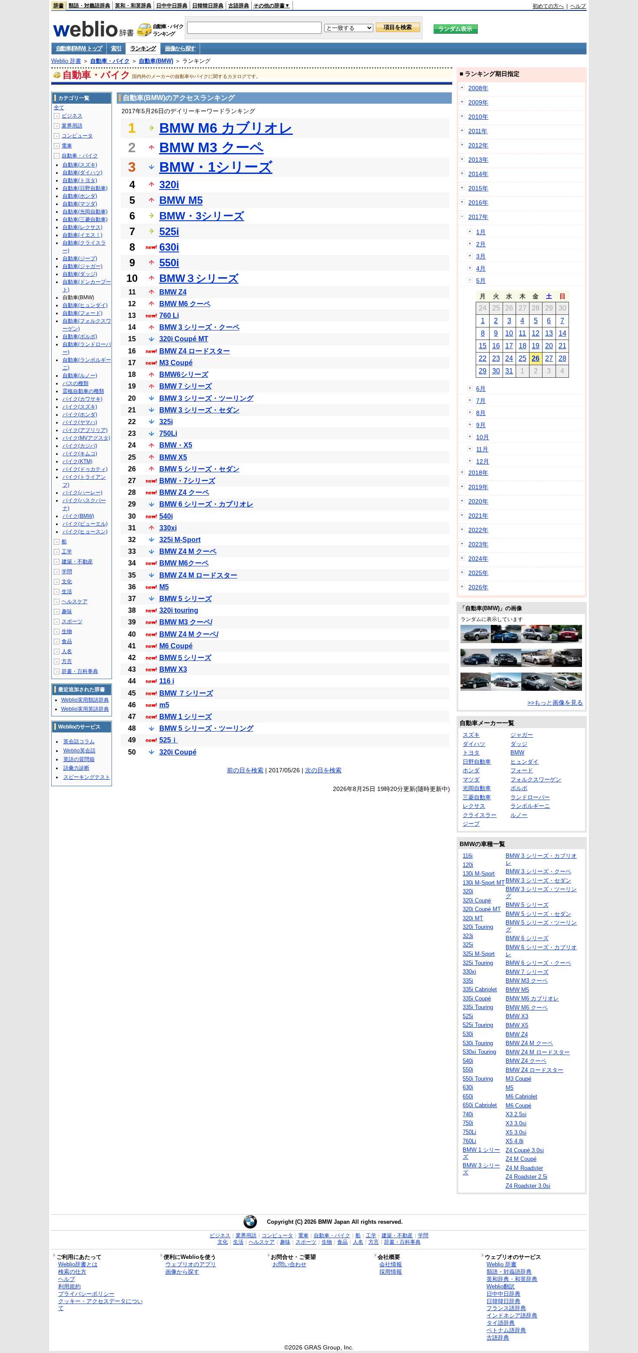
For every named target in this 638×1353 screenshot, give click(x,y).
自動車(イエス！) (82, 235)
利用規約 (69, 1286)
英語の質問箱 (79, 759)
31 (509, 371)
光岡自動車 (477, 788)
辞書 (58, 5)
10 (509, 333)
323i (468, 936)
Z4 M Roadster (524, 1168)
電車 (67, 146)
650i (468, 1096)
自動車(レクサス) (82, 227)
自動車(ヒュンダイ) (85, 305)
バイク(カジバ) (79, 446)
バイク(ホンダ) (79, 415)
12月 (482, 461)
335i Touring (478, 1007)
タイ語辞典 (501, 1323)
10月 (482, 437)
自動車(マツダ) (79, 204)
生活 (67, 591)
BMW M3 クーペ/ (185, 622)
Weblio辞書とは (78, 1264)
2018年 (478, 472)
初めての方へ (548, 6)
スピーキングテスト (86, 777)
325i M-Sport (180, 539)
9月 (481, 425)
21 (562, 346)
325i (166, 421)
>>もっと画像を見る (555, 702)
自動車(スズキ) (79, 165)
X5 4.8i (514, 1141)
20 (549, 346)
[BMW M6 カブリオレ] (506, 664)
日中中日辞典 (171, 5)
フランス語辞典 (506, 1308)
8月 (481, 412)
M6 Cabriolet (521, 1096)
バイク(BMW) (78, 516)
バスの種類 (75, 383)
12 (535, 333)
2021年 (478, 515)
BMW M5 (181, 200)
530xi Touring (479, 1052)
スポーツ (72, 621)
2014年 (478, 173)
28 (562, 358)
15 (483, 346)
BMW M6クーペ (184, 563)
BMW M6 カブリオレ (226, 128)
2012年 (478, 145)
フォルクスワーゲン (535, 779)
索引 (116, 48)
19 (535, 346)
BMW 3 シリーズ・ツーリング (206, 398)
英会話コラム (79, 742)
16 (496, 346)
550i (169, 262)
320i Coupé (178, 752)
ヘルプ (578, 6)
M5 (164, 587)
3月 (481, 256)
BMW (517, 752)
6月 (481, 388)
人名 (67, 651)
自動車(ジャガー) (82, 266)
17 (509, 346)
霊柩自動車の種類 (83, 391)
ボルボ (518, 788)
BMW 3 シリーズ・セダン (199, 410)
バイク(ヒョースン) (85, 532)
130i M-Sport (479, 873)
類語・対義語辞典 (89, 5)
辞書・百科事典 (80, 671)
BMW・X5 (175, 445)
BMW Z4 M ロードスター (198, 575)
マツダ (471, 779)
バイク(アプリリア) (85, 430)
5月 (481, 280)
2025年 (478, 572)
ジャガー (521, 735)
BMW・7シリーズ (187, 480)
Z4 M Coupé (521, 1159)
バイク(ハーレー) (82, 493)
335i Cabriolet (480, 989)
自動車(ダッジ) (79, 274)
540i (166, 516)
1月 (481, 232)
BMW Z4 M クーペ (188, 551)
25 (522, 358)
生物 (67, 631)
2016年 (478, 202)
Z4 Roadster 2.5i (526, 1176)
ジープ (471, 823)
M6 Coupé (176, 646)
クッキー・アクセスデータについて (100, 1305)
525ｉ (168, 740)
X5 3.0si (516, 1132)
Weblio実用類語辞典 (85, 700)
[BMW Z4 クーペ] (536, 688)
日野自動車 (477, 761)
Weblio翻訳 (501, 1286)
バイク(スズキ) (79, 407)
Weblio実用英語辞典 (85, 709)
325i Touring (478, 963)
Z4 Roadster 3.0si (528, 1186)
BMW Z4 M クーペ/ (188, 634)
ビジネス (72, 116)
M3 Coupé (176, 362)
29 (483, 371)
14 (562, 333)
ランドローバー (530, 797)
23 (496, 358)
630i (169, 247)
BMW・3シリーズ (201, 216)
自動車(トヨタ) (79, 180)
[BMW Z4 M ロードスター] (567, 640)
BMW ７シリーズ (186, 693)
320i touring (178, 610)
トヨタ (471, 752)
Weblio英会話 (79, 751)
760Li (469, 1141)
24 (509, 358)
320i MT (473, 918)
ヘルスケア (75, 601)
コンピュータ (77, 136)
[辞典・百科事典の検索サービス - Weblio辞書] (93, 34)
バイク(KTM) (77, 461)
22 (483, 358)
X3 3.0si (516, 1123)
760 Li (169, 315)
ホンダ (471, 770)
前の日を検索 (245, 770)
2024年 (478, 558)
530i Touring (478, 1043)
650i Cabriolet (480, 1105)
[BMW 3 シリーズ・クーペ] (567, 688)
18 (522, 346)
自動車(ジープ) (79, 258)
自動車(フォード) (82, 313)
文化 (67, 581)
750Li (168, 433)
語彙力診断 (76, 768)
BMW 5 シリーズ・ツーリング (206, 728)
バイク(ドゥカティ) (85, 469)
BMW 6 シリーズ (527, 938)
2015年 (478, 188)
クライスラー (480, 815)
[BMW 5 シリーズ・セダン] (475, 664)
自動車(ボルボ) (79, 336)
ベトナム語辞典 (506, 1330)
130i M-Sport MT (484, 882)
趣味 (67, 611)
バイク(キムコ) (79, 454)
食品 (67, 641)
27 (549, 358)
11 (522, 333)
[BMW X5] (475, 640)
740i (468, 1114)
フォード (521, 770)
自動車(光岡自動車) (85, 212)
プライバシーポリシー (86, 1294)
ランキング (143, 48)
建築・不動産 (77, 562)
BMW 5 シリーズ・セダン (199, 469)
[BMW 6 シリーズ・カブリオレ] (536, 664)
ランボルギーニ (530, 806)
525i (169, 231)
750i (468, 1123)
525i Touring (478, 1025)
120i (468, 865)
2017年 (478, 216)
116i (468, 856)
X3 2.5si (516, 1114)
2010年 (478, 116)
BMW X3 (173, 669)
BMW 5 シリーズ (185, 598)
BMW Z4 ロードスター (194, 351)
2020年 (478, 501)
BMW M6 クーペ (184, 303)
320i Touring (478, 927)
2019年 (478, 487)
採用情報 (390, 1271)
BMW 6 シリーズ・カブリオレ (206, 504)
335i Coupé (477, 998)
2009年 (478, 102)
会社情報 (390, 1264)
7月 (481, 400)
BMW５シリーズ (185, 657)
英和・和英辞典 (133, 5)
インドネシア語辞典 (512, 1315)
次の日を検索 (323, 770)
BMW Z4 (173, 292)
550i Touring (478, 1078)
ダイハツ (474, 744)
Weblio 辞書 (66, 61)
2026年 (478, 587)
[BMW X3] (536, 640)
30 (496, 371)
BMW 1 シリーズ (185, 716)
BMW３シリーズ (199, 278)
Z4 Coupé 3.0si (525, 1150)
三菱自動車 (477, 797)
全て (59, 107)
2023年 (478, 544)
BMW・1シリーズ (216, 167)
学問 (67, 572)
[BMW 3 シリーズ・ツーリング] (567, 664)
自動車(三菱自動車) (85, 219)
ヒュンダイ (524, 761)
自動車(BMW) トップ (79, 48)
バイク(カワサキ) (82, 399)
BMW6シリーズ (183, 374)
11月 (482, 449)
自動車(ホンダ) (79, 196)
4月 (481, 268)
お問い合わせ (289, 1264)
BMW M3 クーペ (211, 147)
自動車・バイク (110, 61)
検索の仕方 (72, 1271)
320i (169, 184)
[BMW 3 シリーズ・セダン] (506, 688)
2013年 (478, 159)
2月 (481, 244)
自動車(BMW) (156, 61)
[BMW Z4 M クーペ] (506, 640)
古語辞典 (238, 5)
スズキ (471, 735)
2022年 (478, 529)
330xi (168, 528)
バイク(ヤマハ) (79, 422)
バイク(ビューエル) (85, 524)
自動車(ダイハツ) (82, 173)
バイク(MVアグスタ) (86, 438)
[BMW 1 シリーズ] (475, 688)
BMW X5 (173, 457)
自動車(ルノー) (79, 376)
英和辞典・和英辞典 (512, 1279)
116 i (166, 681)
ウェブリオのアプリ (190, 1264)
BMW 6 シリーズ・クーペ (538, 963)
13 (549, 333)
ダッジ (518, 744)
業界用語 (72, 126)
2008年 (478, 88)
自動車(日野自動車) (85, 188)
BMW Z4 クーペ (184, 492)
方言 (67, 661)
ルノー (518, 815)
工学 (67, 552)
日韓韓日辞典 (208, 5)
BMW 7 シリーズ (185, 386)
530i (468, 1034)
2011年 (477, 130)
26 (535, 358)
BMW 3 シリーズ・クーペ (199, 327)
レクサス (474, 806)
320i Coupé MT (183, 339)
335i (468, 980)
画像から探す (180, 48)
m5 (164, 705)
